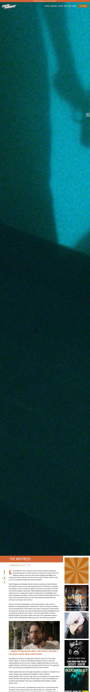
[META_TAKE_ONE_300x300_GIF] (77, 641)
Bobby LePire (15, 565)
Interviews (53, 6)
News (65, 6)
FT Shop (83, 6)
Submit (74, 6)
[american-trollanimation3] (77, 613)
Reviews (47, 6)
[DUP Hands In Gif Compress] (77, 586)
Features (60, 6)
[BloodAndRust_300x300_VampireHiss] (77, 668)
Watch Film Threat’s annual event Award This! (45, 1)
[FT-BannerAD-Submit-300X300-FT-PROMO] (77, 558)
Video (69, 6)
